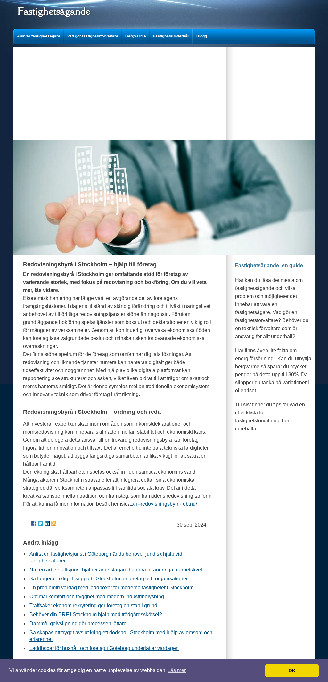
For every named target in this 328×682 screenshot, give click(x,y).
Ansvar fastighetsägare (38, 36)
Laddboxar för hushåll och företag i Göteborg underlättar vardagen (104, 648)
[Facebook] (33, 523)
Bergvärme (135, 36)
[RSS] (53, 523)
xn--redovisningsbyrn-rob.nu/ (164, 504)
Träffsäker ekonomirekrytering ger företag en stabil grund (93, 605)
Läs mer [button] (177, 670)
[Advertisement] (164, 92)
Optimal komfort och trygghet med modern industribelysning (96, 596)
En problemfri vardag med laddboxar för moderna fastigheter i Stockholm (111, 587)
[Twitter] (40, 523)
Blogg (201, 36)
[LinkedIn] (47, 523)
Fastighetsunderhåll (171, 36)
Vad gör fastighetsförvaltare (92, 36)
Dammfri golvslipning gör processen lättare (78, 623)
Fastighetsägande (54, 11)
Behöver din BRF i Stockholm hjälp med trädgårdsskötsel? (95, 614)
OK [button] (292, 670)
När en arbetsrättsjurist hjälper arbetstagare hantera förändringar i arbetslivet (115, 569)
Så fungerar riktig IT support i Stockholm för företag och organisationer (108, 578)
